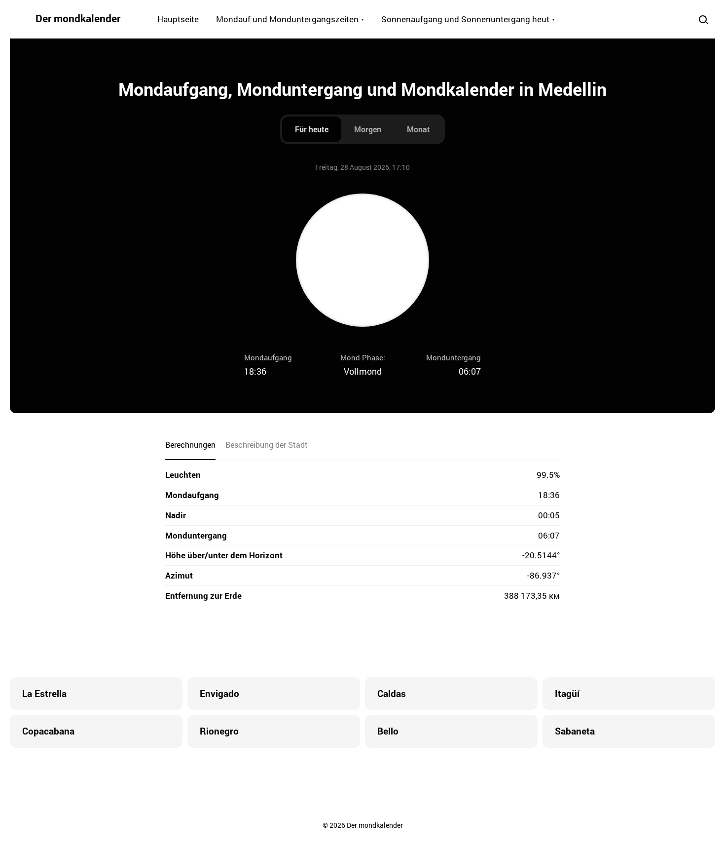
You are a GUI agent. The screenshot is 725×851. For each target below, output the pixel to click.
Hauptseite (178, 19)
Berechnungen (190, 444)
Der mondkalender (78, 18)
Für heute (311, 129)
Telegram (382, 640)
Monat (418, 129)
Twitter (323, 640)
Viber (362, 640)
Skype (343, 640)
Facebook (303, 640)
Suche (703, 19)
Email (422, 640)
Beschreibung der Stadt (266, 444)
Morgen (367, 129)
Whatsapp (402, 640)
